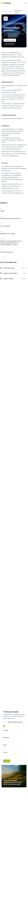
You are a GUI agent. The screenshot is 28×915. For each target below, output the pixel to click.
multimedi (7, 3)
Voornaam (5, 730)
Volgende (6, 761)
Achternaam (6, 737)
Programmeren (9, 11)
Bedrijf (5, 745)
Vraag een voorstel (10, 40)
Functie (5, 752)
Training (3, 11)
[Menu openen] (25, 3)
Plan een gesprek (9, 43)
